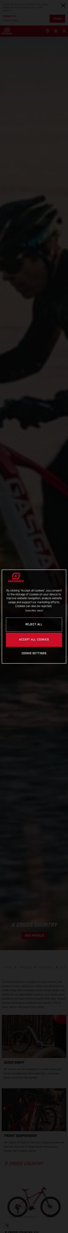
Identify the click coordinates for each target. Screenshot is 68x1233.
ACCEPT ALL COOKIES (34, 639)
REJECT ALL (34, 624)
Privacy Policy (30, 610)
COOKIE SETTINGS (34, 653)
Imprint (40, 610)
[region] (34, 616)
